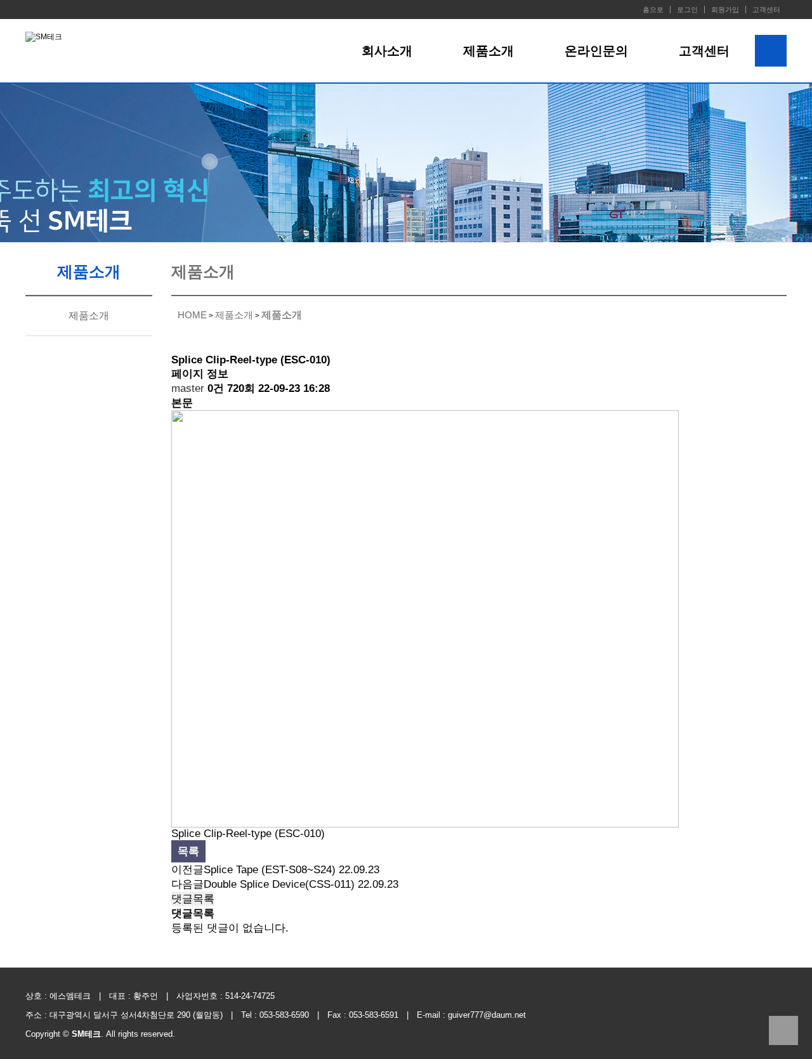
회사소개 (387, 51)
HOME (192, 314)
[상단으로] (783, 1030)
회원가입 (725, 9)
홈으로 (653, 9)
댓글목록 (192, 899)
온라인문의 (596, 51)
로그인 (687, 9)
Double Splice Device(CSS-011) (279, 884)
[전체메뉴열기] (771, 51)
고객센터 (766, 9)
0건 (215, 388)
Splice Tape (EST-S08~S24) (270, 870)
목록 (188, 851)
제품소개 (488, 51)
